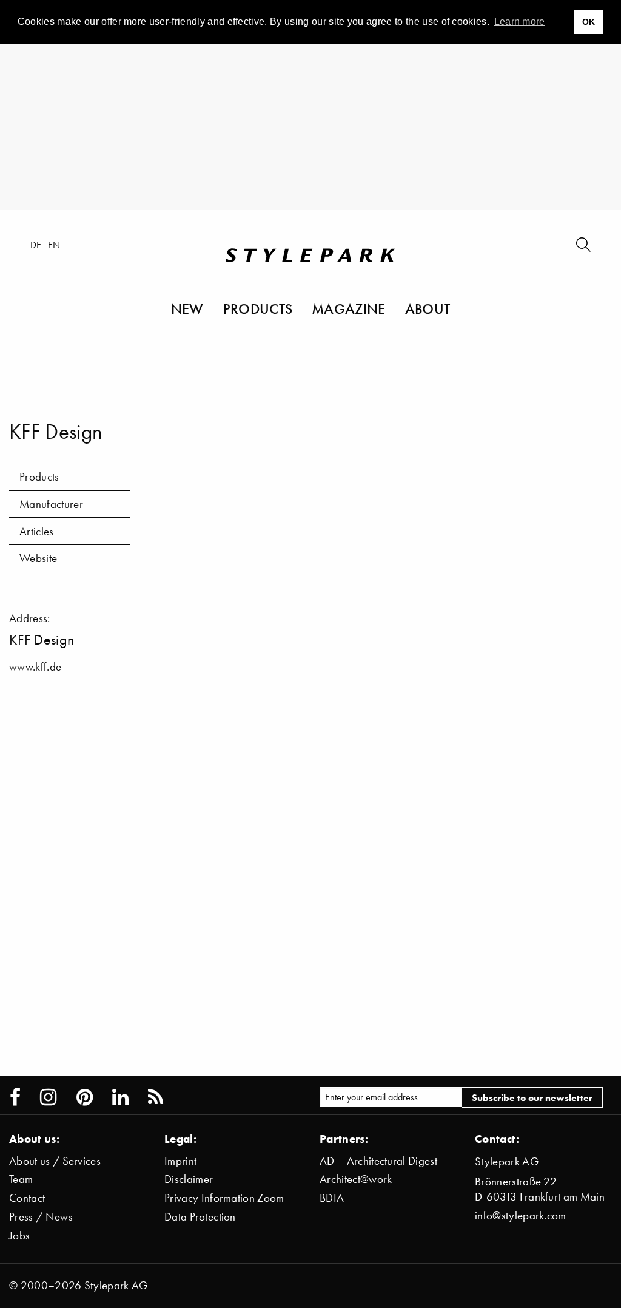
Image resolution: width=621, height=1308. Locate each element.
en (54, 245)
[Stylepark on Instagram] (48, 1097)
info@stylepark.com (520, 1215)
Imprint (180, 1161)
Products (258, 308)
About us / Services (55, 1161)
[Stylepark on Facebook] (15, 1097)
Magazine (349, 308)
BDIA (332, 1198)
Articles (36, 531)
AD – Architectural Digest (378, 1161)
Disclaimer (188, 1179)
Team (21, 1179)
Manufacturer (51, 504)
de (36, 245)
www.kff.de (35, 667)
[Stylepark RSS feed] (155, 1097)
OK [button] (589, 22)
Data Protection (200, 1217)
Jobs (19, 1235)
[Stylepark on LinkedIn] (120, 1097)
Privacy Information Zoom (224, 1198)
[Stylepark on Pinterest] (84, 1097)
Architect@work (356, 1179)
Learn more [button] (519, 21)
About (428, 308)
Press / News (41, 1217)
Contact (27, 1198)
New (187, 308)
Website (38, 558)
